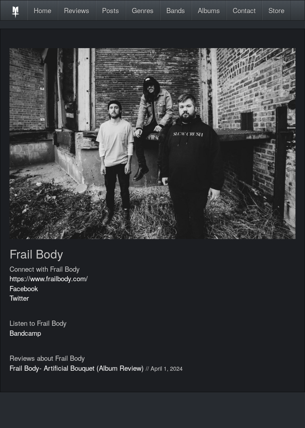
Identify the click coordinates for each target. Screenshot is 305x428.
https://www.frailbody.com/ (49, 278)
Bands (175, 10)
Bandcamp (25, 333)
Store (276, 10)
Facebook (24, 288)
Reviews (76, 10)
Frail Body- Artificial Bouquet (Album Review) (77, 368)
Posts (110, 10)
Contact (244, 10)
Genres (143, 10)
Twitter (19, 298)
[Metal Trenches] (15, 10)
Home (42, 10)
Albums (209, 10)
